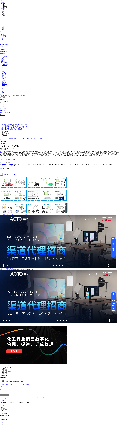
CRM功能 (3, 4)
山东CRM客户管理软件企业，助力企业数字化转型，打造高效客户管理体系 (15, 126)
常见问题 (3, 92)
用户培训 (3, 88)
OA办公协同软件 (5, 64)
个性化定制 (4, 90)
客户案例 (3, 87)
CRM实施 (18, 138)
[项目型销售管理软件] (6, 133)
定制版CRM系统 (15, 381)
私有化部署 (4, 17)
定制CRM (46, 138)
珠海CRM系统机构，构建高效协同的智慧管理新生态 (11, 125)
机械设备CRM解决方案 (40, 397)
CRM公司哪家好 (9, 138)
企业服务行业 (4, 77)
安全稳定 (6, 387)
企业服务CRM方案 (25, 384)
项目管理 (3, 67)
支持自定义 (4, 15)
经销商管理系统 (4, 65)
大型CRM (3, 81)
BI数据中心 (4, 61)
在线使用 (3, 18)
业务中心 (3, 59)
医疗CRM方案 (4, 384)
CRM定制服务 (4, 6)
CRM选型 (22, 138)
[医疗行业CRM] (5, 131)
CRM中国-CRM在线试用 (7, 95)
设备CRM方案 (9, 384)
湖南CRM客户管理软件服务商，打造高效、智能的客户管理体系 (13, 128)
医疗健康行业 (4, 71)
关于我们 (3, 28)
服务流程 (38, 154)
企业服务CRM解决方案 (24, 397)
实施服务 (3, 89)
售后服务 (3, 91)
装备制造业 (4, 73)
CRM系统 (3, 3)
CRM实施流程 (4, 84)
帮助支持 (3, 27)
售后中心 (3, 60)
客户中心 (3, 58)
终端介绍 (3, 8)
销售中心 (3, 57)
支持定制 (10, 387)
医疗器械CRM (42, 138)
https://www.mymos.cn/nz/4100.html (9, 159)
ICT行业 (3, 72)
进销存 (3, 66)
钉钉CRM (3, 11)
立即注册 (1, 0)
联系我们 (3, 29)
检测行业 (3, 78)
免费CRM (2, 138)
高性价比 (17, 387)
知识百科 (3, 85)
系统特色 (3, 13)
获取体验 (1, 396)
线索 (34, 153)
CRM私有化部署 (5, 7)
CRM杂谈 (13, 95)
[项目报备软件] (4, 135)
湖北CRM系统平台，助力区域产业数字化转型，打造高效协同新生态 (13, 127)
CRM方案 (3, 5)
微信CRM (3, 12)
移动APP (3, 10)
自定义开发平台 (4, 62)
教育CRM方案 (14, 384)
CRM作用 (30, 138)
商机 (60, 153)
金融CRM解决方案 (47, 397)
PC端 (3, 9)
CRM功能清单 (4, 56)
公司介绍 (3, 86)
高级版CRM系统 (9, 381)
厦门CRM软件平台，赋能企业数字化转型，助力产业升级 (12, 129)
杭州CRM (3, 400)
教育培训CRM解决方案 (16, 397)
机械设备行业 (4, 75)
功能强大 (3, 14)
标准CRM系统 (4, 381)
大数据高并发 (4, 16)
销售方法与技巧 (26, 138)
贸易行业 (3, 76)
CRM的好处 (38, 138)
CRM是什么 (4, 80)
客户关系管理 (34, 138)
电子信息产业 (4, 74)
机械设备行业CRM (5, 26)
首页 (3, 2)
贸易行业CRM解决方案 (32, 397)
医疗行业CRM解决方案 (9, 397)
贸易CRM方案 (19, 384)
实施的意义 (4, 83)
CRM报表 (23, 155)
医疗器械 (11, 164)
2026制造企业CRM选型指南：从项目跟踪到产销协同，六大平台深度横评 (14, 124)
